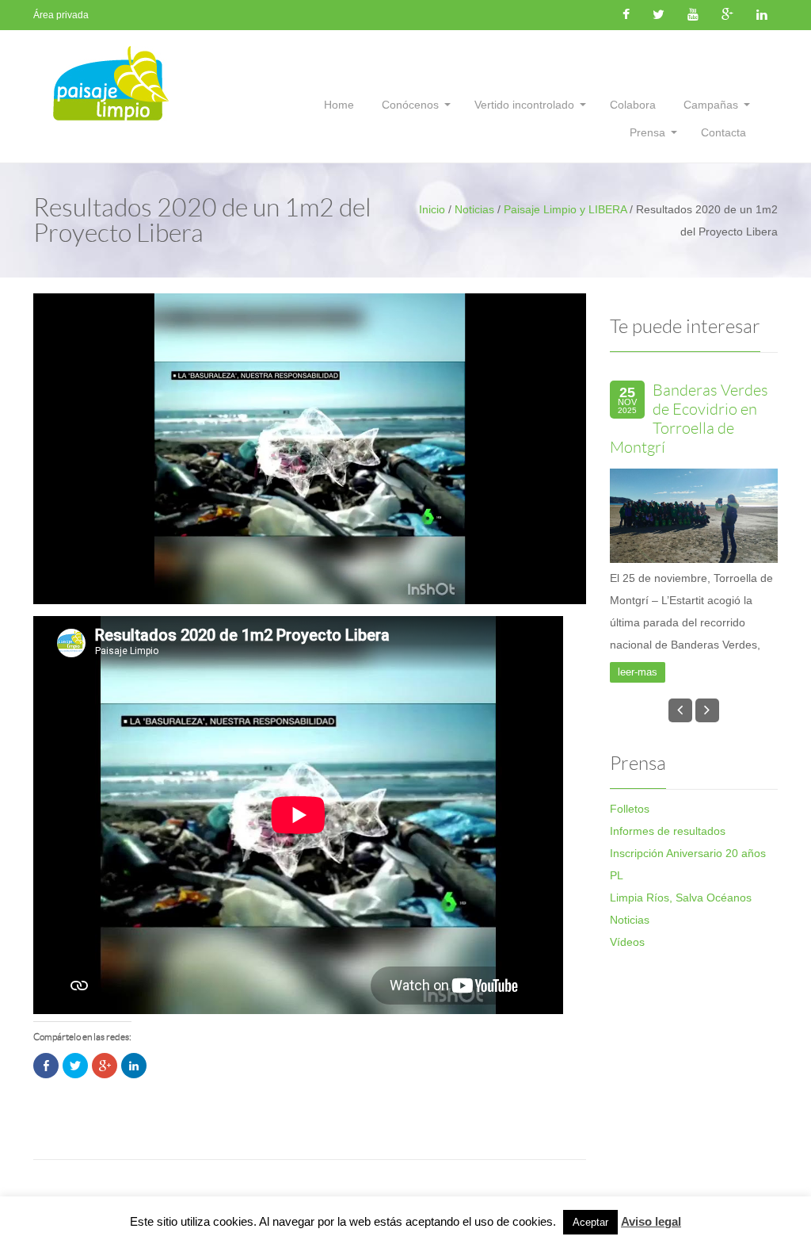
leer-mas (637, 725)
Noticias (474, 209)
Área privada (61, 15)
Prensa (647, 132)
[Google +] (727, 15)
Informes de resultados (667, 884)
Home (339, 104)
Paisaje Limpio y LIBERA (565, 209)
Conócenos (410, 104)
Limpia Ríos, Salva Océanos (681, 950)
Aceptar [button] (590, 1222)
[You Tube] (693, 15)
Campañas (710, 104)
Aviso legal (651, 1221)
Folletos (629, 861)
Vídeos (627, 995)
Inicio (432, 209)
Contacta (723, 132)
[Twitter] (658, 15)
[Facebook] (626, 15)
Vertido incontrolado (524, 104)
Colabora (633, 104)
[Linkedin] (762, 15)
